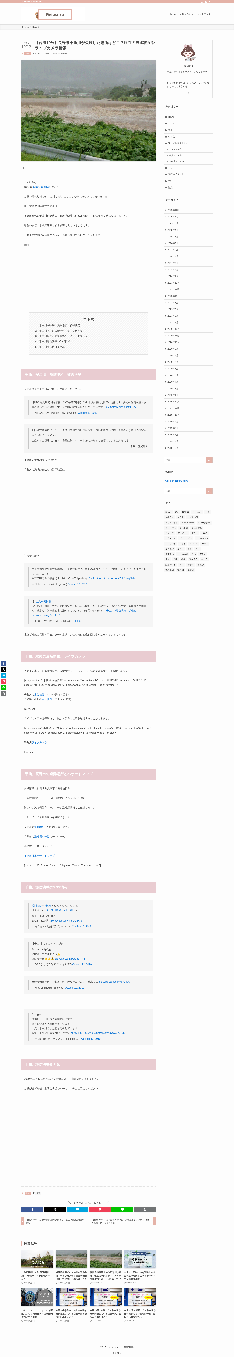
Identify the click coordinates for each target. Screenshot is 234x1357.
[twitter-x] (202, 1)
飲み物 (180, 570)
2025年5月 (172, 223)
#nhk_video (95, 578)
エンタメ (172, 123)
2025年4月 (172, 230)
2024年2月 (172, 269)
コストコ (184, 528)
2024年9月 (172, 236)
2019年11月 (173, 408)
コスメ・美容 (175, 149)
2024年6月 (172, 249)
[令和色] (53, 14)
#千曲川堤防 (54, 910)
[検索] (210, 1)
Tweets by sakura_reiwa (176, 480)
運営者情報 (129, 1347)
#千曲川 (109, 610)
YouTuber (197, 512)
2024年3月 (172, 263)
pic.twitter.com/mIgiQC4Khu (66, 920)
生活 (170, 181)
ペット (183, 543)
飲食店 (191, 570)
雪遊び (201, 564)
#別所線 (36, 905)
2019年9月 (172, 421)
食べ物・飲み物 (176, 161)
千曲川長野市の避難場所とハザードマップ (63, 336)
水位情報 (39, 694)
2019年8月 (172, 428)
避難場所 (39, 827)
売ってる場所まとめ (178, 143)
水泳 (167, 559)
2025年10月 (173, 216)
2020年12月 (173, 329)
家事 (190, 549)
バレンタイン (186, 538)
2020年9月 (172, 349)
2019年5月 (172, 448)
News (27, 53)
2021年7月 (172, 322)
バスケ (205, 533)
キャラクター (204, 522)
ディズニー (182, 533)
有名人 (203, 554)
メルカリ (194, 543)
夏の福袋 (169, 549)
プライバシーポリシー (110, 1347)
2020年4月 (172, 382)
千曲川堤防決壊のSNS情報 (54, 341)
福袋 (170, 187)
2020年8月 (172, 355)
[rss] (206, 1)
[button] (32, 1209)
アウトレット (171, 522)
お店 (207, 512)
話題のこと (170, 564)
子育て (171, 167)
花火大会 (193, 559)
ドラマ (195, 533)
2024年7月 (172, 243)
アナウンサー (188, 522)
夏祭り (180, 549)
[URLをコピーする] (145, 1209)
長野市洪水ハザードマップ (39, 855)
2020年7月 (172, 362)
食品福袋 (169, 570)
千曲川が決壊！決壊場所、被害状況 (59, 325)
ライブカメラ (39, 742)
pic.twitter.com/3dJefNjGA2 (121, 407)
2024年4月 (172, 256)
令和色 (171, 136)
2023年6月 (172, 309)
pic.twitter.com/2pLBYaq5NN (119, 578)
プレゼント (170, 543)
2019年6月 (172, 441)
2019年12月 (173, 401)
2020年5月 (172, 375)
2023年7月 (172, 302)
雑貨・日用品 (175, 155)
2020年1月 (172, 395)
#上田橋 (68, 910)
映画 (194, 554)
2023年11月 (173, 289)
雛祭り (191, 564)
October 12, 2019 (87, 413)
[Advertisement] (88, 279)
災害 (38, 1193)
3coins (168, 512)
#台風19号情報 (42, 601)
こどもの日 (193, 517)
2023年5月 (172, 315)
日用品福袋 (182, 554)
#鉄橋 (48, 905)
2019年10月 (173, 415)
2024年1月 (172, 276)
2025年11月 (173, 210)
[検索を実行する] (209, 460)
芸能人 (204, 559)
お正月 (180, 517)
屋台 (197, 549)
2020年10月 (173, 342)
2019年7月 (172, 434)
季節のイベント (176, 174)
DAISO (185, 512)
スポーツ (172, 130)
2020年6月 (172, 368)
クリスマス (170, 528)
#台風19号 (86, 1033)
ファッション (202, 538)
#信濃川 (75, 1033)
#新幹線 (131, 610)
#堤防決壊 (120, 610)
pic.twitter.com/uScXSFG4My (108, 1033)
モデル (205, 543)
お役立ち (169, 517)
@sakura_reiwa (41, 187)
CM (176, 512)
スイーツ (169, 533)
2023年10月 (173, 296)
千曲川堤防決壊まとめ (52, 346)
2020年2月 (172, 388)
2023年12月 (173, 282)
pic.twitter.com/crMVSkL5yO (114, 981)
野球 (182, 564)
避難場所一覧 (42, 836)
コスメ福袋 (197, 528)
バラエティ (170, 538)
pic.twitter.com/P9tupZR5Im (70, 958)
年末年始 (169, 554)
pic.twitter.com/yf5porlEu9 (46, 615)
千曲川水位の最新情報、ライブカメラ (61, 330)
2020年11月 (173, 335)
